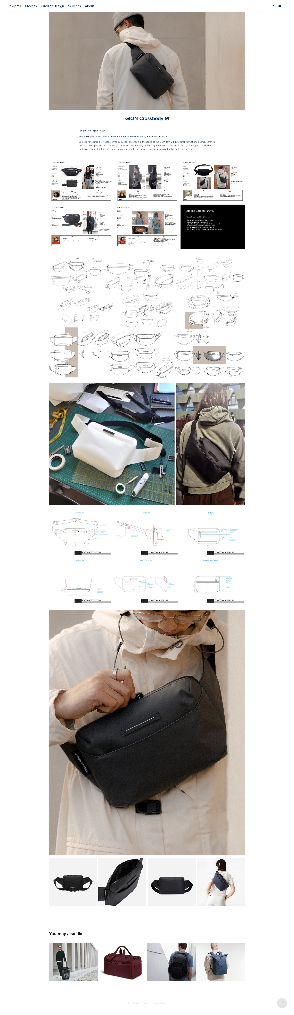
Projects (15, 5)
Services (74, 5)
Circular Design (52, 5)
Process (31, 5)
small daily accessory (104, 141)
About (89, 5)
